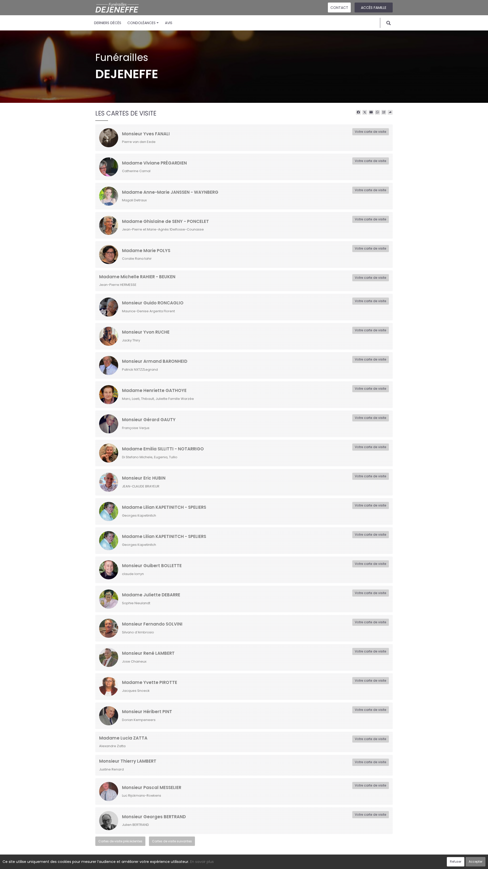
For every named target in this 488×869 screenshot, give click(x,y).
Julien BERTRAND (135, 824)
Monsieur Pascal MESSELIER (151, 787)
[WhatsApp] (377, 112)
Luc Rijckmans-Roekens (141, 795)
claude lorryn (133, 573)
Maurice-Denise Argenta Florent (148, 311)
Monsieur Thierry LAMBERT (127, 761)
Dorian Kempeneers (139, 719)
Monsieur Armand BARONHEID (154, 361)
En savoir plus (202, 861)
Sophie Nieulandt (136, 603)
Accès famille (373, 7)
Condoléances (141, 22)
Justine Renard (111, 769)
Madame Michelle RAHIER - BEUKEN (137, 276)
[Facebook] (358, 112)
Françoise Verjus (135, 427)
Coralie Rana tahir (137, 258)
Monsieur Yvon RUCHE (146, 332)
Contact (339, 7)
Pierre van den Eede (139, 141)
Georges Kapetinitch (139, 515)
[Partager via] (390, 112)
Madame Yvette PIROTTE (149, 682)
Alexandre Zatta (112, 746)
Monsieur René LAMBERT (148, 653)
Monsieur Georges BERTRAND (154, 816)
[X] (364, 112)
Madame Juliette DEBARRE (151, 594)
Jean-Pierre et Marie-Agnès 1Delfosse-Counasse (163, 229)
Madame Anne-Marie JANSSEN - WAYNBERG (170, 192)
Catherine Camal (136, 171)
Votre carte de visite (370, 131)
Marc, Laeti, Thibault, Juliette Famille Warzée (158, 398)
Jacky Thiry (131, 340)
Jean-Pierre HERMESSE (117, 284)
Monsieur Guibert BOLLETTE (152, 565)
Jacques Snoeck (136, 690)
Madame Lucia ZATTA (123, 738)
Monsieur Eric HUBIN (143, 478)
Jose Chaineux (134, 661)
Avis (168, 22)
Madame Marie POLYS (146, 250)
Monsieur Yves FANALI (146, 133)
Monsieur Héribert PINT (147, 711)
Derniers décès (107, 22)
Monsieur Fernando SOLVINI (152, 624)
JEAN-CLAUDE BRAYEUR (140, 486)
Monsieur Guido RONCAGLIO (153, 302)
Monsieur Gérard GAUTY (149, 419)
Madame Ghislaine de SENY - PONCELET (165, 221)
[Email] (371, 112)
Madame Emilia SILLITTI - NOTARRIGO (163, 448)
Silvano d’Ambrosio (138, 632)
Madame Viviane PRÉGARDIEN (154, 163)
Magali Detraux (134, 200)
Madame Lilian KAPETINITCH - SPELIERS (164, 507)
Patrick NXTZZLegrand (140, 369)
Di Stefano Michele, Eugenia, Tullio (149, 457)
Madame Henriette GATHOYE (154, 390)
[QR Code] (383, 112)
